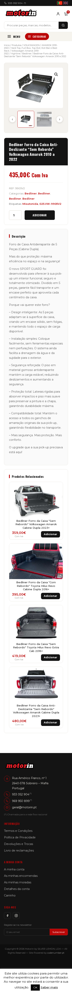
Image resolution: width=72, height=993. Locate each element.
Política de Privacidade (20, 837)
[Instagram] (16, 915)
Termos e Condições (18, 831)
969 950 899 (21, 801)
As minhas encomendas (21, 876)
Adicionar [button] (50, 534)
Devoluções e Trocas (18, 844)
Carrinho (10, 895)
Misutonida (30, 203)
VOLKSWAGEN (31, 45)
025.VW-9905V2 (50, 203)
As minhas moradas (17, 882)
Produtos (16, 45)
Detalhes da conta (17, 889)
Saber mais (49, 987)
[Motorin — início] (22, 14)
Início (7, 45)
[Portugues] (59, 3)
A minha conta (14, 869)
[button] (56, 74)
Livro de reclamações (19, 850)
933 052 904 (17, 3)
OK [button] (35, 987)
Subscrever (58, 932)
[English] (65, 3)
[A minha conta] (58, 14)
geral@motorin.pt (24, 807)
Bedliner (26, 53)
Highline (15, 53)
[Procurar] (63, 25)
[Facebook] (7, 915)
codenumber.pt (55, 952)
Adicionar (40, 215)
